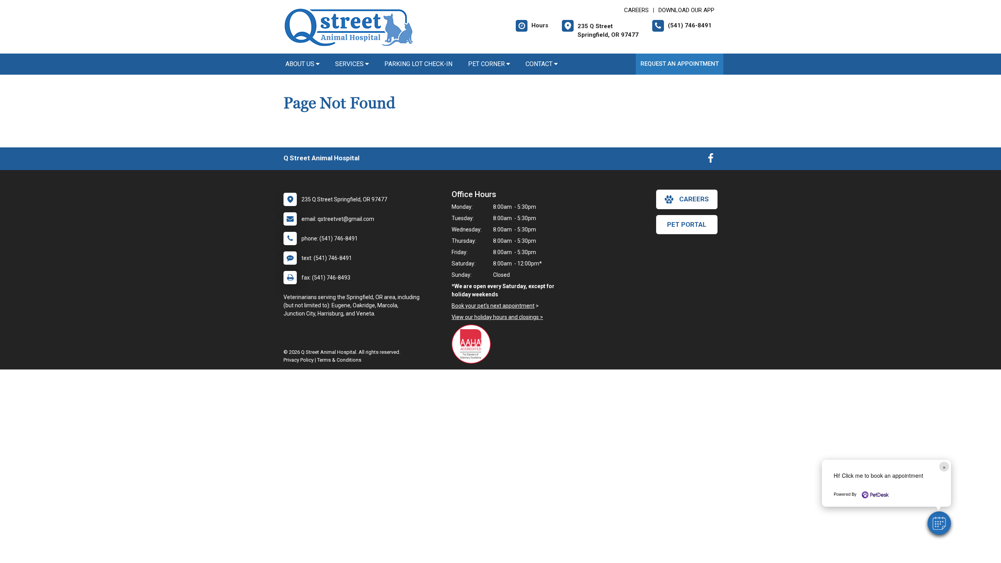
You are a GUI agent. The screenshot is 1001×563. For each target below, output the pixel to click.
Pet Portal (687, 224)
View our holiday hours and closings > (497, 317)
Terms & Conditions (339, 360)
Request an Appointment (679, 63)
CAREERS (636, 10)
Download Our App (686, 10)
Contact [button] (540, 64)
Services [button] (350, 64)
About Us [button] (300, 64)
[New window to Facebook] (711, 160)
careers (694, 199)
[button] (939, 523)
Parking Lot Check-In (418, 64)
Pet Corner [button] (487, 64)
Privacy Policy (298, 360)
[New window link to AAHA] (473, 344)
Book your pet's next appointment (493, 306)
